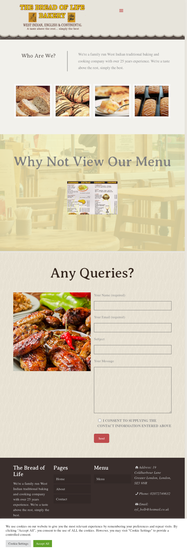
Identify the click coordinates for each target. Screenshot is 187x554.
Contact (61, 499)
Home (60, 478)
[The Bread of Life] (52, 17)
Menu (100, 478)
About (60, 489)
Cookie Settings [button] (18, 543)
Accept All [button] (42, 543)
